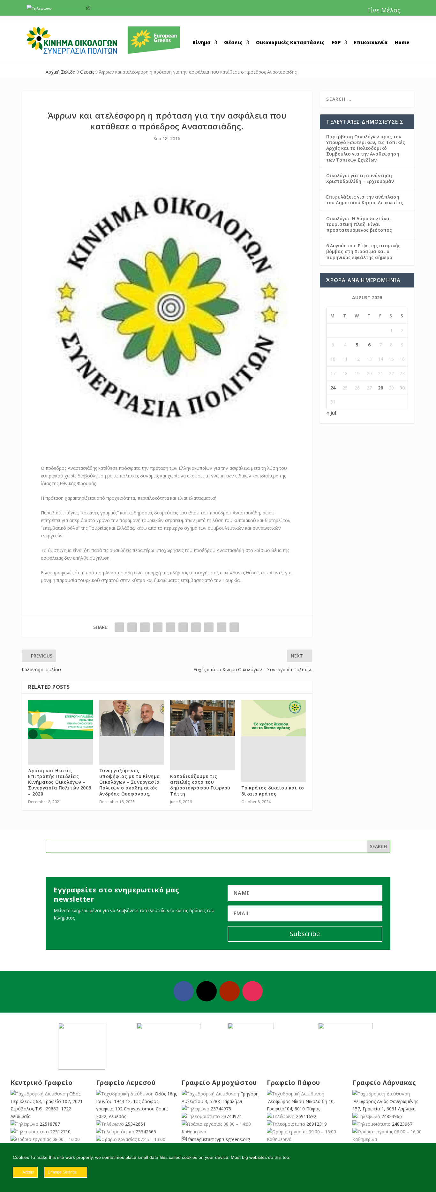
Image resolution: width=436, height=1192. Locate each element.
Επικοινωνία (371, 43)
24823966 (391, 1116)
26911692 (306, 1116)
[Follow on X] (206, 991)
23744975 (221, 1109)
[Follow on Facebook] (183, 991)
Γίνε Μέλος (384, 10)
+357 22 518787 (67, 8)
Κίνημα (201, 43)
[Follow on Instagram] (252, 991)
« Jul (331, 413)
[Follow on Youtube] (229, 991)
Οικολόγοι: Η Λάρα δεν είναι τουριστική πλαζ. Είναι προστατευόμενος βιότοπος (359, 224)
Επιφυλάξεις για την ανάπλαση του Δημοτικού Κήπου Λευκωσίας (364, 200)
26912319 (316, 1124)
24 (332, 388)
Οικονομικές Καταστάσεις (290, 43)
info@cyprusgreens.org (112, 8)
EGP (336, 43)
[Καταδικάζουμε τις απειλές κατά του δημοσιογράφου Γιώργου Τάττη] (202, 718)
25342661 (135, 1124)
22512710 (60, 1132)
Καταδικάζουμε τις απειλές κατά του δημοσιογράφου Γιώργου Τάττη (200, 785)
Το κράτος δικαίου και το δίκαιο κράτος (272, 790)
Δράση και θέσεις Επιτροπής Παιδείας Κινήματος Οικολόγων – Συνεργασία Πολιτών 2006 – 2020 (59, 782)
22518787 (50, 1124)
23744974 (231, 1116)
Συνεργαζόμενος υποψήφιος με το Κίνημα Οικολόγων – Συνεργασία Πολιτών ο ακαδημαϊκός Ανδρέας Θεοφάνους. (129, 782)
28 (380, 388)
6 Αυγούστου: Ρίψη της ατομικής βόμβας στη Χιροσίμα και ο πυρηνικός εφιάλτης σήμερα (363, 251)
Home (402, 43)
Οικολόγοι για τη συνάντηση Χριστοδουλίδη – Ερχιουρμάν (360, 178)
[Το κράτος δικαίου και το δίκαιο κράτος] (273, 718)
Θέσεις (233, 43)
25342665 (146, 1132)
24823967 (402, 1124)
